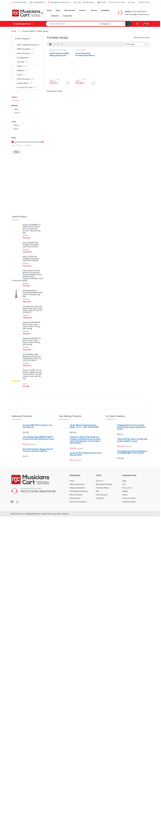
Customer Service (129, 502)
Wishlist (125, 491)
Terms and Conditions (78, 502)
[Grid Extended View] (54, 44)
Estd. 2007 (77, 2)
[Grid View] (50, 44)
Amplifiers (105, 10)
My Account (145, 2)
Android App (89, 2)
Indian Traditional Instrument (28, 45)
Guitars (82, 10)
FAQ (97, 491)
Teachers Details (102, 488)
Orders (125, 495)
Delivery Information (77, 484)
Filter (16, 152)
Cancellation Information (79, 491)
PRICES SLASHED (25, 49)
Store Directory (101, 495)
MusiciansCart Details (104, 484)
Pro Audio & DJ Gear (27, 87)
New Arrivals (69, 10)
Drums (94, 10)
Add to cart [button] (68, 83)
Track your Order (129, 498)
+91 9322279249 (20, 2)
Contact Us (67, 16)
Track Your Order (118, 2)
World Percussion (25, 79)
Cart (123, 484)
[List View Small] (62, 44)
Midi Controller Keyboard (58, 50)
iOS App (103, 2)
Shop (132, 2)
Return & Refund (76, 495)
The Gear (22, 62)
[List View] (58, 44)
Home (49, 10)
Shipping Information (77, 488)
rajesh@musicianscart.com (60, 2)
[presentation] (148, 403)
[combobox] (72, 23)
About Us (55, 16)
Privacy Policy (75, 498)
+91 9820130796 (38, 2)
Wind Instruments (25, 53)
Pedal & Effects (80, 50)
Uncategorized (23, 58)
